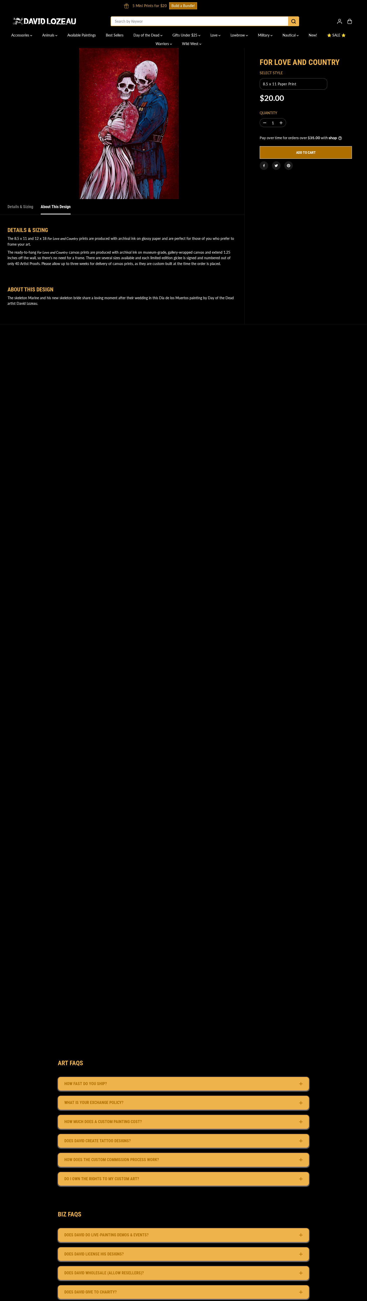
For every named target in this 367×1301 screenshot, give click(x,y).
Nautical (290, 35)
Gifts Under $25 (185, 35)
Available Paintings (81, 35)
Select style (271, 73)
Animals (48, 35)
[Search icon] (293, 21)
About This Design (56, 206)
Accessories (20, 35)
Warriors (163, 44)
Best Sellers (114, 35)
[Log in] (339, 21)
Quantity (268, 113)
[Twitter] (276, 165)
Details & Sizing (20, 206)
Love (214, 35)
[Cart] (349, 21)
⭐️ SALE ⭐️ (336, 35)
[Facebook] (264, 165)
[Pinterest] (288, 165)
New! (313, 35)
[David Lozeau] (44, 21)
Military (264, 35)
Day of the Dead (146, 35)
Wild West (190, 44)
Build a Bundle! (322, 6)
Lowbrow (238, 35)
